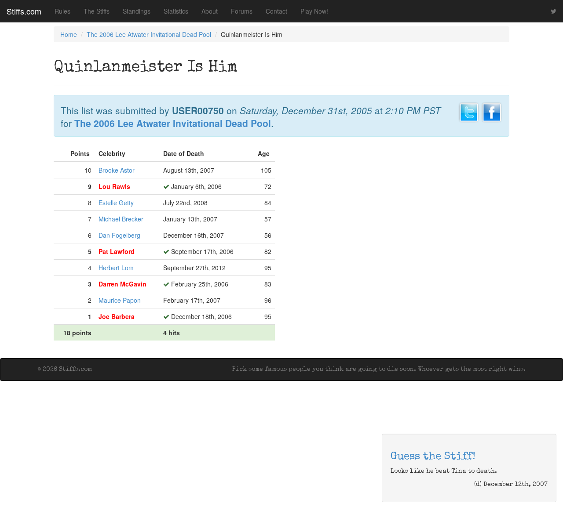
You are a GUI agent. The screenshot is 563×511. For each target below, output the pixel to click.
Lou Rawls (114, 186)
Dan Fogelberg (119, 235)
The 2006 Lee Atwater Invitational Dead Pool (149, 34)
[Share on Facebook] (491, 111)
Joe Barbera (117, 316)
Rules (62, 11)
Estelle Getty (116, 202)
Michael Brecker (121, 218)
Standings (136, 11)
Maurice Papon (120, 300)
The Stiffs (97, 11)
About (209, 11)
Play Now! (314, 11)
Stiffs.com (24, 11)
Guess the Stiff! (433, 457)
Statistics (176, 11)
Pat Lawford (117, 251)
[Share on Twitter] (468, 111)
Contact (276, 11)
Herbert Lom (116, 267)
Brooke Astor (117, 170)
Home (68, 34)
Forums (241, 11)
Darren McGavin (122, 283)
